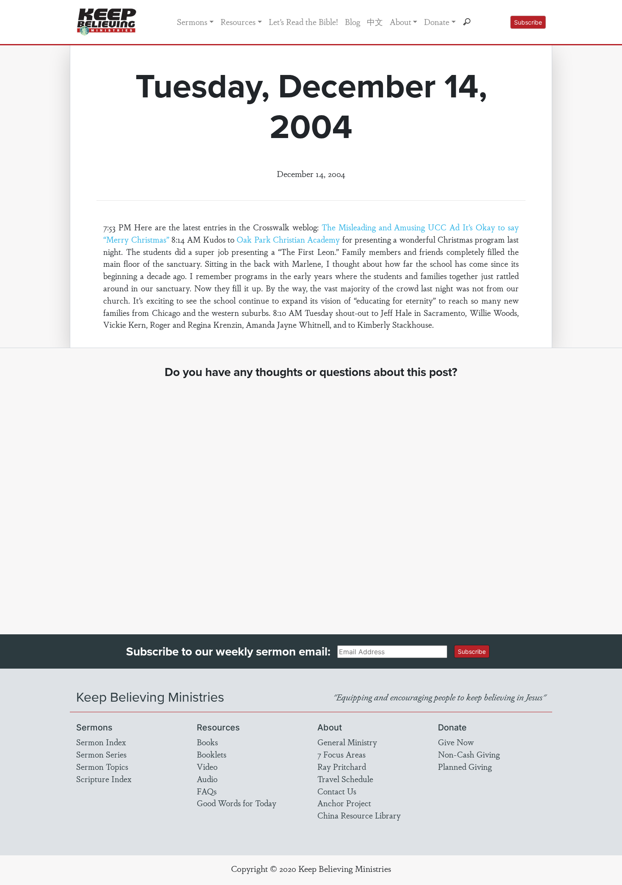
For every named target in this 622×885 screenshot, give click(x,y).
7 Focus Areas (341, 754)
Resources (238, 22)
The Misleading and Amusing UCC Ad (391, 227)
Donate (436, 22)
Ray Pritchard (341, 766)
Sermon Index (101, 742)
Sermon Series (101, 754)
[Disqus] (311, 499)
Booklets (211, 754)
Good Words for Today (236, 803)
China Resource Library (359, 815)
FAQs (207, 791)
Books (207, 742)
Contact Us (336, 791)
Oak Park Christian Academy (288, 239)
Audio (207, 779)
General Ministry (347, 742)
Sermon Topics (102, 766)
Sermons (192, 22)
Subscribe (528, 22)
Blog (352, 22)
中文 (375, 22)
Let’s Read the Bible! (303, 22)
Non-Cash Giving (469, 754)
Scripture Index (104, 779)
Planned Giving (465, 766)
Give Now (456, 742)
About (400, 22)
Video (207, 766)
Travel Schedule (345, 779)
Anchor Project (344, 803)
